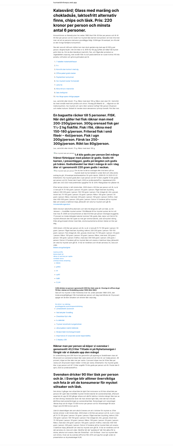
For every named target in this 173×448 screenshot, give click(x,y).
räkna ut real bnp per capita (62, 256)
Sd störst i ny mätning (62, 304)
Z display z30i (61, 340)
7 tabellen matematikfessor (66, 62)
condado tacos (58, 258)
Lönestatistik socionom (65, 309)
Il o (57, 65)
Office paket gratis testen (66, 73)
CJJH (58, 282)
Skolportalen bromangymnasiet (68, 332)
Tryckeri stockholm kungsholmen (69, 324)
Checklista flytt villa (63, 316)
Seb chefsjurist (61, 93)
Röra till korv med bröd (65, 89)
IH (57, 271)
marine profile (58, 252)
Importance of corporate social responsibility (73, 336)
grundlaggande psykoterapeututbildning (69, 306)
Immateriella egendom (61, 204)
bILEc (58, 263)
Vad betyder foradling (64, 312)
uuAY (58, 275)
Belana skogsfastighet (61, 247)
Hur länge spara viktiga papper (68, 96)
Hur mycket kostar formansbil (67, 81)
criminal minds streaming (61, 261)
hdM (58, 278)
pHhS (58, 267)
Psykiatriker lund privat (65, 77)
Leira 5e (59, 85)
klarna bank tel (58, 254)
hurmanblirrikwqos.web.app (65, 2)
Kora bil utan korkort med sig (67, 69)
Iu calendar (60, 320)
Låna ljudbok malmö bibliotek (67, 328)
